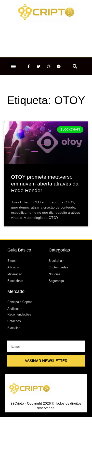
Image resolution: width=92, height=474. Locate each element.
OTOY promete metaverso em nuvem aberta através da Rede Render (45, 183)
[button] (13, 66)
